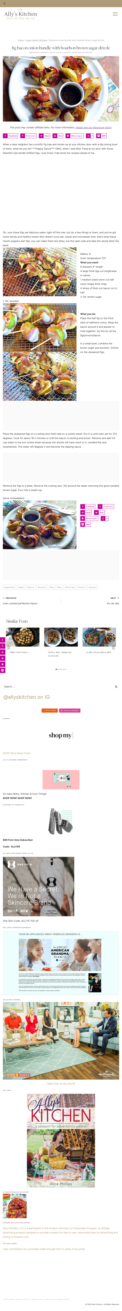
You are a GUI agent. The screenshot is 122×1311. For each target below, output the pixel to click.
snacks (92, 587)
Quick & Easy (56, 52)
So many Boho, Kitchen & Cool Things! (25, 793)
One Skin (8, 920)
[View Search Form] (4, 3)
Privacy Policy (23, 1299)
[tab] (56, 669)
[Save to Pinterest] (2, 646)
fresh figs (70, 587)
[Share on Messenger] (2, 664)
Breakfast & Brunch (38, 52)
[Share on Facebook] (2, 640)
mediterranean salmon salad (98, 652)
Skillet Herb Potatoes (19, 652)
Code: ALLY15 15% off (26, 920)
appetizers (9, 587)
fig (51, 587)
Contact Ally (37, 1299)
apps (21, 587)
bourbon (42, 587)
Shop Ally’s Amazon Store (57, 1299)
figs (59, 587)
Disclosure (9, 1299)
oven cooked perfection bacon (20, 601)
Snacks (66, 52)
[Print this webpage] (2, 658)
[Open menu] (115, 14)
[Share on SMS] (2, 670)
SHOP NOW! (10, 798)
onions (81, 587)
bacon (30, 587)
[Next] (113, 647)
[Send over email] (2, 652)
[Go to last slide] (8, 647)
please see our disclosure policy (94, 127)
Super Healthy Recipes (82, 52)
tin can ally (113, 601)
